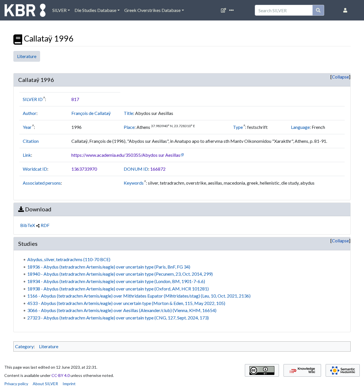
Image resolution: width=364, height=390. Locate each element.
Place (129, 127)
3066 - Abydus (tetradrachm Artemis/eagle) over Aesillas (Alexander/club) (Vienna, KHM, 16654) (121, 310)
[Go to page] (318, 10)
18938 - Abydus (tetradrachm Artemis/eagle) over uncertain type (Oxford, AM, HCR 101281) (118, 288)
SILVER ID (33, 99)
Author (29, 113)
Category (24, 346)
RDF (45, 225)
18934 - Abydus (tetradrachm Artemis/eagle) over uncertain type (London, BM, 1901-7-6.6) (116, 281)
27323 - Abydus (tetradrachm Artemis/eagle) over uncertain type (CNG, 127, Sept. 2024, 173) (118, 317)
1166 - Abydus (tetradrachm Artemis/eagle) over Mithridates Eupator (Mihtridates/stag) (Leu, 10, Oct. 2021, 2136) (139, 295)
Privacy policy (16, 383)
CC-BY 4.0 (60, 375)
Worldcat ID (35, 169)
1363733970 (84, 169)
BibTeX (27, 225)
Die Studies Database (95, 10)
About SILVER (45, 383)
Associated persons (42, 182)
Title (128, 113)
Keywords (134, 182)
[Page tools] (233, 10)
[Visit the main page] (25, 11)
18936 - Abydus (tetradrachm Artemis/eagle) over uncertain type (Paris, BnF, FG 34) (108, 266)
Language (300, 127)
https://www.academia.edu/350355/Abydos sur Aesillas (125, 155)
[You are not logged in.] (346, 10)
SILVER (59, 10)
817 (75, 99)
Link (27, 155)
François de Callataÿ (91, 113)
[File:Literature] (17, 38)
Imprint (69, 383)
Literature (26, 56)
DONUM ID (136, 169)
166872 (158, 169)
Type (238, 127)
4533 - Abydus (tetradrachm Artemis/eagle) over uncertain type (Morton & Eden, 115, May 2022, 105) (126, 303)
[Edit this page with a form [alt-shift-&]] (225, 10)
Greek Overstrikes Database (152, 10)
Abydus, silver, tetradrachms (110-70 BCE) (68, 259)
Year (27, 127)
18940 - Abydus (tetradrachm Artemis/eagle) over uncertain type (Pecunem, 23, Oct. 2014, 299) (120, 273)
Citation (31, 141)
